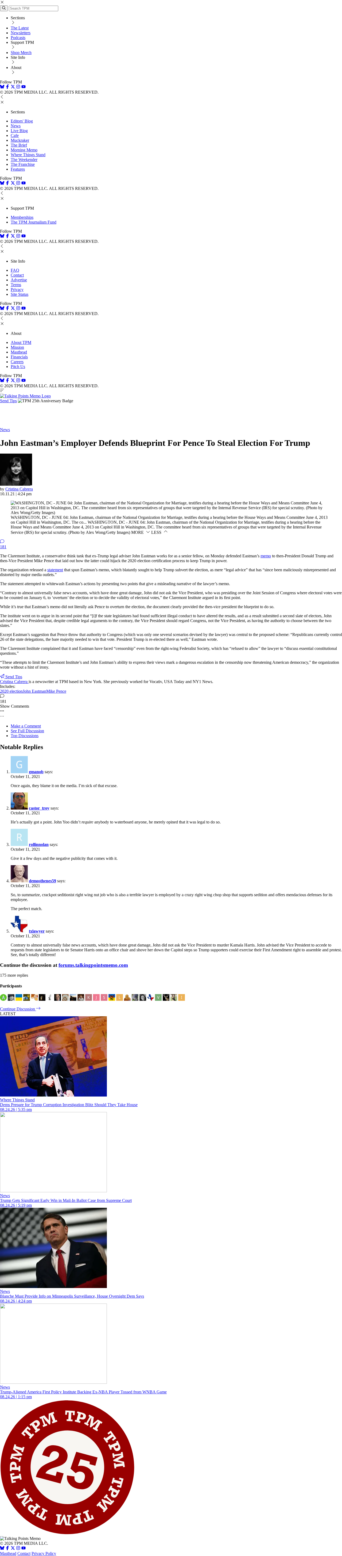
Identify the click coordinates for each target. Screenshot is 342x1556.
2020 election (11, 691)
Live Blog (19, 130)
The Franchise (23, 164)
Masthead (19, 352)
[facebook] (7, 87)
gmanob (36, 771)
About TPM (21, 342)
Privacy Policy (44, 1553)
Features (18, 169)
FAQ (15, 270)
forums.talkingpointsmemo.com (93, 965)
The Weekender (24, 159)
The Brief (19, 145)
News (16, 126)
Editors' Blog (22, 121)
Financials (19, 357)
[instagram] (18, 87)
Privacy (17, 289)
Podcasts (18, 37)
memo (266, 556)
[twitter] (13, 1548)
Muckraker (20, 140)
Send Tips (8, 400)
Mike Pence (56, 691)
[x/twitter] (13, 87)
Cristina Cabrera (19, 489)
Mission (17, 347)
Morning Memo (24, 150)
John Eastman (34, 691)
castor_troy (39, 808)
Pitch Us (18, 366)
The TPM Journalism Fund (33, 222)
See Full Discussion (27, 731)
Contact (17, 275)
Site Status (19, 294)
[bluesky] (2, 87)
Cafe (15, 135)
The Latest (20, 28)
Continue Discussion (18, 1009)
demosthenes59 (42, 881)
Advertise (19, 280)
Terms (16, 284)
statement (55, 570)
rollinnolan (39, 844)
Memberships (22, 217)
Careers (17, 361)
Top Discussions (24, 735)
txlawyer (37, 931)
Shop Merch (21, 52)
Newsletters (20, 32)
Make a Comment (26, 726)
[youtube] (23, 87)
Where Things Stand (28, 154)
